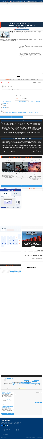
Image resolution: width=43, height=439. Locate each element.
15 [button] (16, 240)
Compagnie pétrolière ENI (18, 29)
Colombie (16, 143)
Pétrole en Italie (26, 29)
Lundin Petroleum (38, 127)
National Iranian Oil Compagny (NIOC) (14, 128)
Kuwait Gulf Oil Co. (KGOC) (11, 127)
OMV (13, 129)
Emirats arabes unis (15, 145)
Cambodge (39, 142)
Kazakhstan (9, 148)
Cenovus (39, 123)
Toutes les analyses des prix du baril (9, 414)
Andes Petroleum (16, 123)
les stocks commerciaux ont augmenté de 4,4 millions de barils (30, 385)
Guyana (19, 147)
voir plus (4, 105)
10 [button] (2, 240)
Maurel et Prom (4, 128)
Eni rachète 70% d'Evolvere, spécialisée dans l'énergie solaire (21, 24)
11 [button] (5, 240)
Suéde (34, 151)
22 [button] (16, 243)
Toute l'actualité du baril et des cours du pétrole (21, 185)
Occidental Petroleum (18, 129)
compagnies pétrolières (22, 121)
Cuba (35, 143)
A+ (38, 3)
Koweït (15, 148)
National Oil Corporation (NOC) (26, 128)
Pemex (39, 129)
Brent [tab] (5, 188)
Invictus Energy (4, 127)
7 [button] (13, 237)
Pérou (3, 151)
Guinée (17, 147)
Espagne (26, 145)
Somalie (21, 151)
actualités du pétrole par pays (22, 138)
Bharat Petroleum (29, 123)
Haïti (25, 147)
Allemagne (17, 141)
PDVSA (36, 129)
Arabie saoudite (33, 141)
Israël (37, 147)
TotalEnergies (19, 134)
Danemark (3, 145)
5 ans (18, 207)
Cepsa (3, 124)
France (39, 145)
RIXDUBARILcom (5, 420)
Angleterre (25, 141)
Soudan (24, 151)
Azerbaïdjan (14, 142)
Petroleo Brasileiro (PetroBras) (18, 130)
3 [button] (2, 237)
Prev (39, 159)
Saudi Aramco (23, 132)
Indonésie (30, 147)
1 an (13, 207)
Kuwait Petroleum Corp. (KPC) (21, 127)
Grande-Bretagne (9, 147)
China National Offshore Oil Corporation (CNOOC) (15, 124)
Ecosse (7, 145)
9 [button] (19, 237)
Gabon (3, 147)
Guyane (22, 147)
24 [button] (2, 246)
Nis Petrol (10, 129)
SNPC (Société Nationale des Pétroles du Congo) (13, 132)
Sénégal (39, 151)
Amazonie (21, 141)
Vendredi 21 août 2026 (8, 378)
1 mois (3, 207)
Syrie (37, 151)
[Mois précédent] (4, 230)
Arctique (39, 141)
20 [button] (10, 243)
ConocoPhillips (38, 124)
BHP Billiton (22, 123)
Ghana (6, 147)
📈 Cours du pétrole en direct (15, 1)
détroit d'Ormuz (15, 383)
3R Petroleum (4, 123)
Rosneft (3, 132)
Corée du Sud (28, 143)
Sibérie (14, 151)
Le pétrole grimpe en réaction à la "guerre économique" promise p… (34, 256)
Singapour (17, 151)
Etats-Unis (31, 145)
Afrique (3, 141)
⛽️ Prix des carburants (5, 434)
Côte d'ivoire (39, 143)
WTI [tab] (16, 188)
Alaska (11, 141)
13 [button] (10, 240)
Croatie (33, 143)
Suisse (32, 151)
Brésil (28, 142)
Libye (23, 148)
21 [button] (13, 243)
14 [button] (13, 240)
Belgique (20, 142)
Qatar (5, 151)
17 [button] (2, 243)
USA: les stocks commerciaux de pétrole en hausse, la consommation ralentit (32, 244)
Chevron (6, 124)
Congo (20, 143)
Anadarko (11, 123)
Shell (32, 132)
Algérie (14, 141)
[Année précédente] (2, 230)
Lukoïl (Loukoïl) (32, 127)
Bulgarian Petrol (34, 123)
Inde (27, 147)
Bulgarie (30, 142)
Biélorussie (24, 142)
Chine (10, 143)
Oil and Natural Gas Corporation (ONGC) (28, 129)
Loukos (28, 127)
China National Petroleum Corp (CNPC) (30, 124)
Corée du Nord (23, 143)
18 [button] (5, 243)
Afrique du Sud (7, 141)
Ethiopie (35, 145)
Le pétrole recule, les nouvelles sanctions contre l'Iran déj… (8, 173)
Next (40, 159)
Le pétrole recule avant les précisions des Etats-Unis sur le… (21, 173)
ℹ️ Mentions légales (19, 430)
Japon (3, 148)
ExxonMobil (26, 126)
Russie (11, 151)
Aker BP (8, 123)
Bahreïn (17, 142)
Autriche (10, 142)
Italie (40, 147)
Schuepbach (29, 132)
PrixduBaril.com (4, 437)
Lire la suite (38, 402)
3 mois (8, 207)
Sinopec (35, 132)
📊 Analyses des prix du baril (32, 1)
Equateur (20, 145)
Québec (8, 151)
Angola (28, 141)
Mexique (35, 148)
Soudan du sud (28, 151)
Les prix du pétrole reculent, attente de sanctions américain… (35, 173)
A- (40, 3)
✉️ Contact (17, 429)
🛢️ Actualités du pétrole (24, 1)
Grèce (14, 147)
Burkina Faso (35, 142)
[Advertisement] (21, 14)
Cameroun (3, 143)
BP (24, 123)
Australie (7, 142)
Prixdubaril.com (4, 3)
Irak (33, 147)
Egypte (10, 145)
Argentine (3, 142)
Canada (7, 143)
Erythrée (23, 145)
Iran (35, 147)
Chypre (13, 143)
